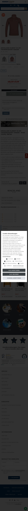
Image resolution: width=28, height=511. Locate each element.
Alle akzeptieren (14, 270)
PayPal (21, 263)
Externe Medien (18, 261)
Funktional (9, 265)
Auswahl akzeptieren (14, 278)
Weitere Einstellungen (18, 265)
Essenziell (10, 258)
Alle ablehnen (14, 274)
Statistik (18, 258)
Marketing (8, 261)
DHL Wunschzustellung (10, 263)
